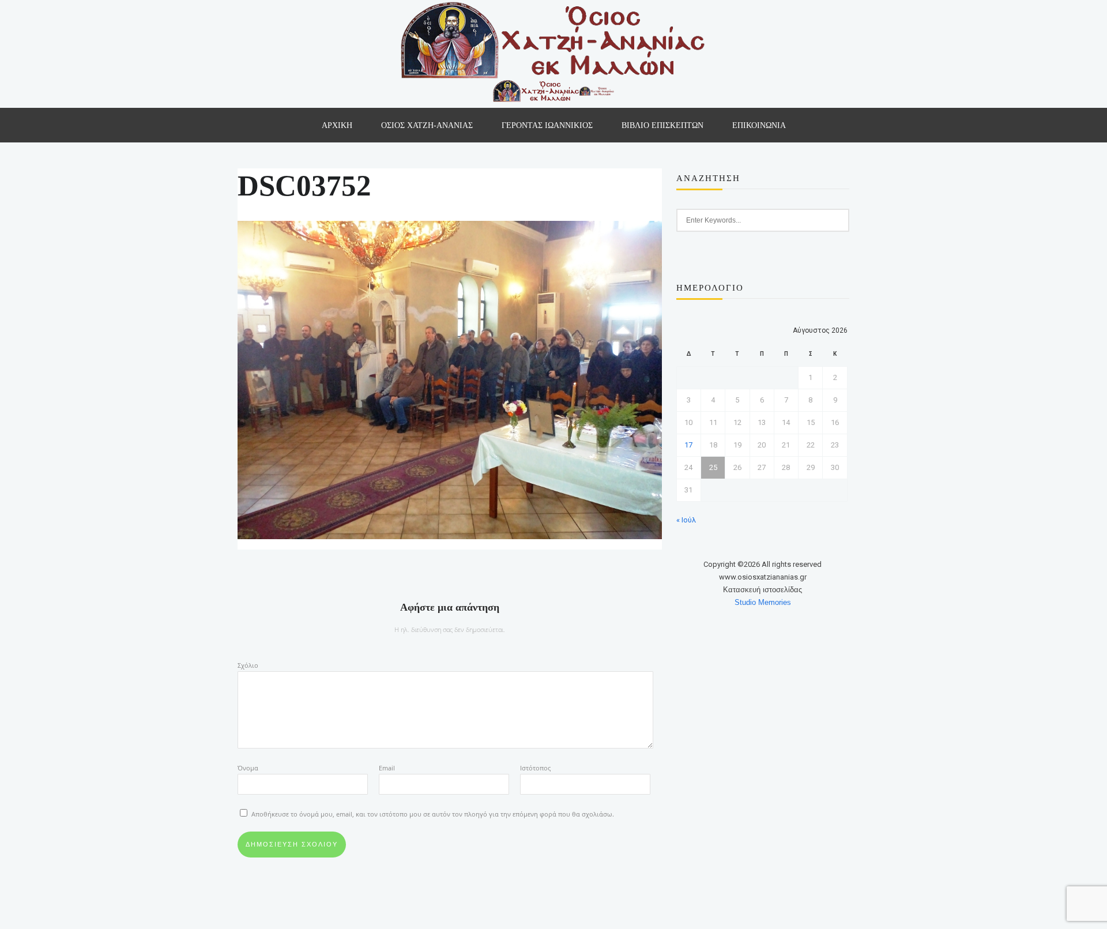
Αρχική (337, 125)
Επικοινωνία (759, 125)
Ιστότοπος (535, 767)
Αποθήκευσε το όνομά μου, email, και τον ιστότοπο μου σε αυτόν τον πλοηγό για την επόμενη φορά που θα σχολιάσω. (432, 814)
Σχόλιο (248, 665)
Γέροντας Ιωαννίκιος (547, 125)
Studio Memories (763, 602)
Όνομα (248, 767)
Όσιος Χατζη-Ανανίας (427, 125)
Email (387, 767)
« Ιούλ (686, 520)
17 (688, 445)
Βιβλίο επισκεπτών (662, 125)
